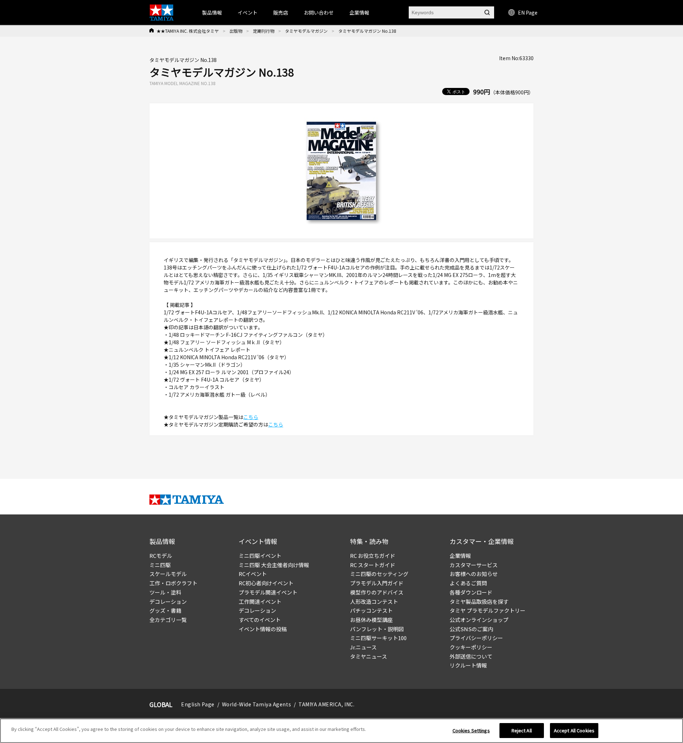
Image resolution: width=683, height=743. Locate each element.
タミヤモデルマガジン (306, 31)
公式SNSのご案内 (471, 629)
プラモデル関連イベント (268, 592)
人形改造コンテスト (374, 601)
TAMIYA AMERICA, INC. (326, 704)
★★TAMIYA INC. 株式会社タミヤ (188, 31)
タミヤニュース (368, 656)
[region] (341, 730)
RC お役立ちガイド (372, 555)
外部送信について (471, 656)
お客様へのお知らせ (474, 573)
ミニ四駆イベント (260, 555)
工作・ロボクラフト (173, 583)
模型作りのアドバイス (376, 592)
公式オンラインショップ (479, 619)
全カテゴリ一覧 (168, 619)
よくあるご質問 (468, 583)
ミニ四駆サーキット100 (378, 638)
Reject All (522, 730)
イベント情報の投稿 (263, 629)
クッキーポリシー (471, 647)
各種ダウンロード (471, 592)
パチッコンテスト (371, 610)
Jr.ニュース (363, 647)
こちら (250, 416)
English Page (198, 704)
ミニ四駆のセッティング (379, 573)
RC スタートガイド (372, 565)
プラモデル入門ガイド (376, 583)
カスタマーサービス (474, 565)
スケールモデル (168, 573)
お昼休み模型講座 (371, 619)
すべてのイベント (260, 619)
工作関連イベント (260, 601)
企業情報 (460, 555)
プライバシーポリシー (476, 638)
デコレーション (168, 601)
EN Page (528, 12)
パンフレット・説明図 (377, 629)
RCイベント (253, 573)
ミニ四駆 (160, 565)
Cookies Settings (471, 730)
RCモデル (160, 555)
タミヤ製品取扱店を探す (479, 601)
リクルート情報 (468, 665)
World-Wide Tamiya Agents (256, 704)
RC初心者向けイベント (266, 583)
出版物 (235, 31)
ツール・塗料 (165, 592)
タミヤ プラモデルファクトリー (487, 610)
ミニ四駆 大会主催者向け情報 (274, 565)
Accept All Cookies (574, 730)
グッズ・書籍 (165, 610)
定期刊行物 (263, 31)
